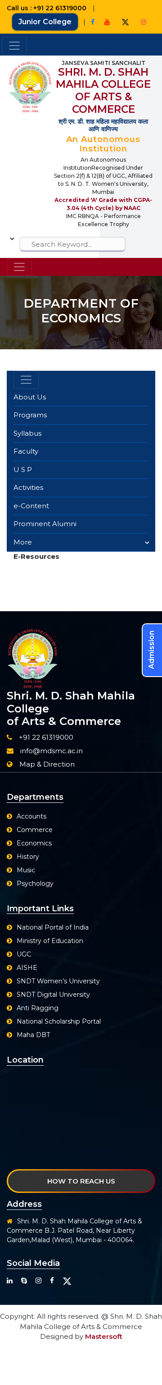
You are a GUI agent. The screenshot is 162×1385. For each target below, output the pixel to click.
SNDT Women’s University (58, 981)
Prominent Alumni (45, 523)
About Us (30, 397)
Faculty (26, 451)
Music (26, 870)
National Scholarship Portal (59, 1021)
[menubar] (81, 470)
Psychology (35, 883)
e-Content (31, 506)
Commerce (35, 830)
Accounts (31, 816)
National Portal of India (53, 927)
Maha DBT (33, 1035)
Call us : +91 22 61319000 (47, 8)
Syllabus (27, 433)
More (23, 542)
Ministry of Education (50, 941)
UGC (24, 954)
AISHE (27, 968)
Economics (34, 843)
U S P (23, 469)
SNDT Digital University (53, 995)
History (28, 857)
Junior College (45, 21)
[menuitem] (81, 398)
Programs (30, 415)
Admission (151, 649)
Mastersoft (103, 1336)
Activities (28, 487)
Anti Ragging (37, 1008)
